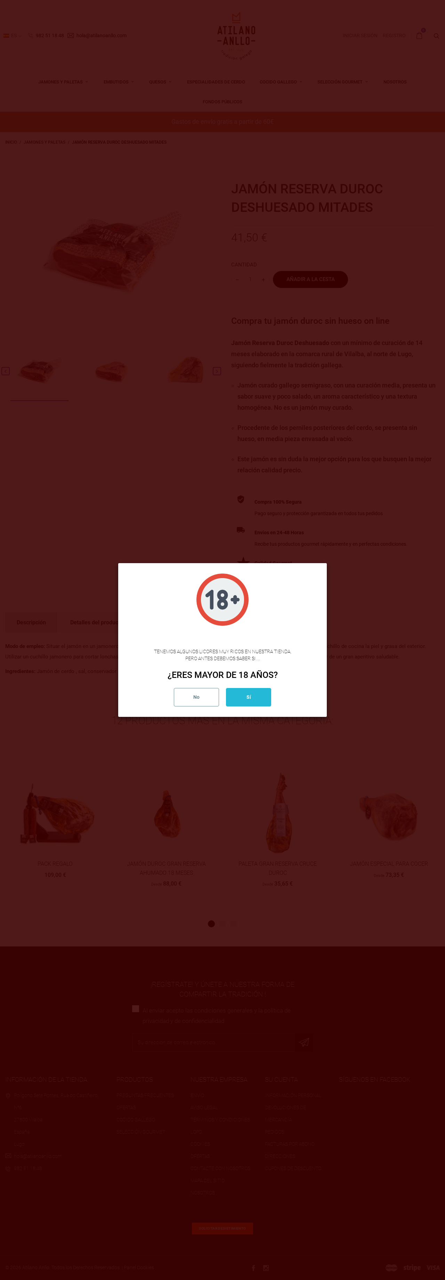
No (196, 697)
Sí (248, 697)
